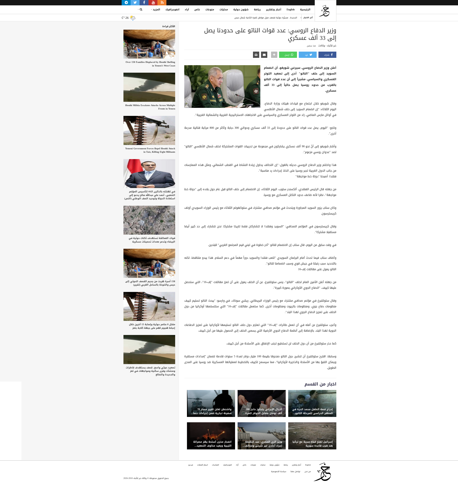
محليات (224, 9)
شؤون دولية (241, 9)
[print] (256, 55)
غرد (307, 55)
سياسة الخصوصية (278, 471)
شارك (327, 55)
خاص (197, 9)
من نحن (307, 471)
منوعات (209, 9)
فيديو (190, 465)
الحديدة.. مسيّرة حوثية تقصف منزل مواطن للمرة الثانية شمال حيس (265, 18)
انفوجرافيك (172, 9)
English (291, 9)
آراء (187, 9)
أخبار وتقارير (273, 9)
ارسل (287, 55)
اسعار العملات (202, 465)
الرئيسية (305, 9)
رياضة (257, 9)
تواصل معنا (295, 471)
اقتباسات (215, 465)
